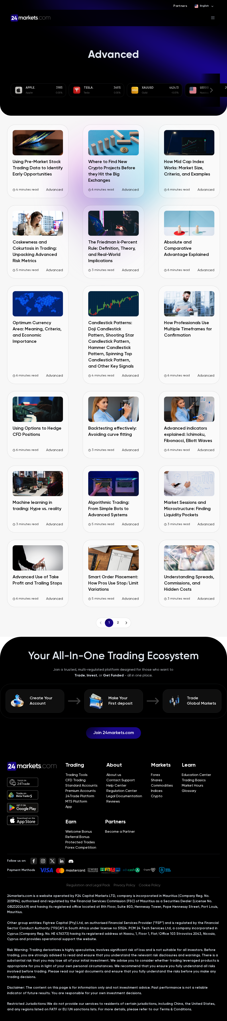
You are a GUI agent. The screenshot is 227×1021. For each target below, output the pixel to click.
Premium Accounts (80, 791)
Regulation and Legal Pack (88, 885)
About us (113, 775)
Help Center (116, 785)
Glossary (189, 791)
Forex (155, 775)
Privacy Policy (124, 885)
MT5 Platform (76, 801)
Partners (180, 6)
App (68, 807)
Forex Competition (80, 848)
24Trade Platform (79, 796)
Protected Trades (80, 842)
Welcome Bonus (78, 832)
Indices (156, 791)
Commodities (162, 785)
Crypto (156, 796)
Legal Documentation (124, 796)
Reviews (113, 801)
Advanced (54, 190)
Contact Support (120, 780)
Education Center (196, 775)
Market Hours (192, 785)
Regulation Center (121, 791)
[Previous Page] (100, 622)
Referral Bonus (77, 837)
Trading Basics (194, 780)
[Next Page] (126, 622)
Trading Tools (76, 775)
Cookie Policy (149, 885)
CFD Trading (75, 780)
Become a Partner (120, 832)
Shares (156, 780)
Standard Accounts (81, 785)
